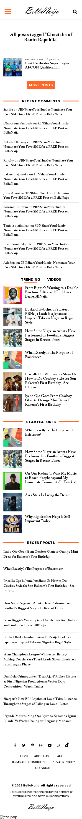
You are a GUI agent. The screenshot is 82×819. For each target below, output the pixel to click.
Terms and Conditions (29, 762)
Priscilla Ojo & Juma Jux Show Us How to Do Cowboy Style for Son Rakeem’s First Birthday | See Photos (38, 586)
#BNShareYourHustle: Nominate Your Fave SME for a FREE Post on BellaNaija (36, 128)
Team (58, 756)
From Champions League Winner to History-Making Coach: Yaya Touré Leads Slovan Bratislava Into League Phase (39, 659)
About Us (41, 756)
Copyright (43, 768)
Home (24, 756)
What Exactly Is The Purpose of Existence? (33, 569)
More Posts (41, 85)
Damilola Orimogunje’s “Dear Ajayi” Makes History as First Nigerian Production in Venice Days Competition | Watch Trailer (39, 681)
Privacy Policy (63, 762)
